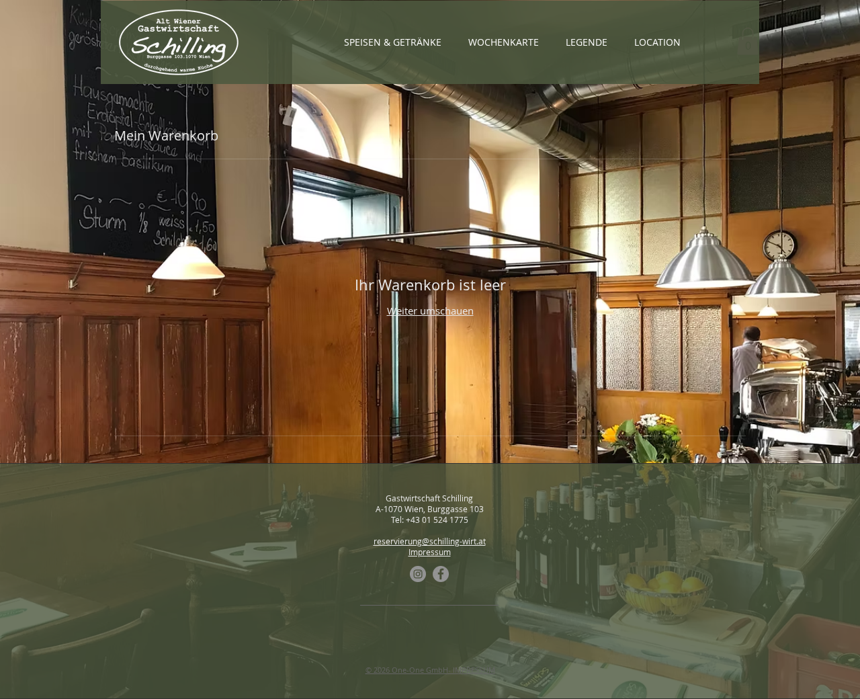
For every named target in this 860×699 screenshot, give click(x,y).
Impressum (429, 551)
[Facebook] (441, 574)
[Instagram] (418, 574)
